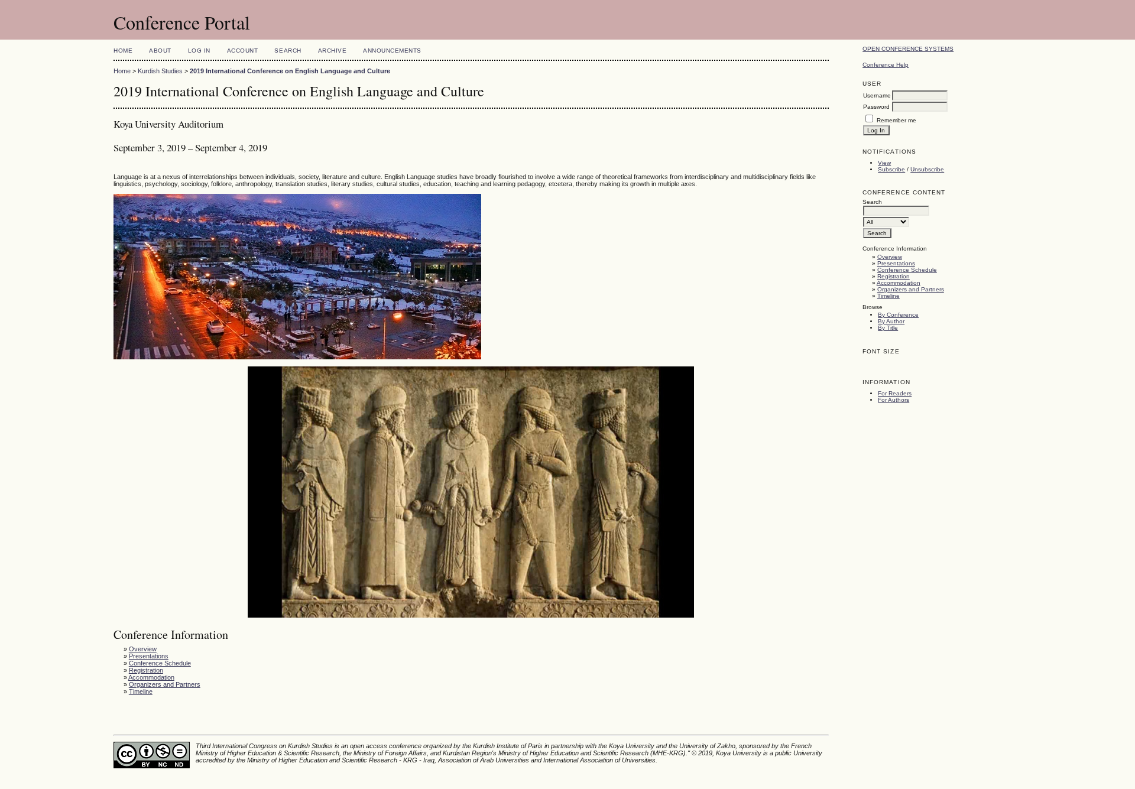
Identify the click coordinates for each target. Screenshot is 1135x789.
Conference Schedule (907, 270)
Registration (893, 276)
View (884, 163)
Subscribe (891, 169)
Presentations (896, 263)
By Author (891, 321)
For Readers (895, 393)
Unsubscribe (927, 169)
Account (242, 50)
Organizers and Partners (910, 289)
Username (877, 95)
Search (287, 50)
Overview (889, 257)
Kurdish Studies (160, 70)
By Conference (898, 314)
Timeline (888, 296)
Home (123, 50)
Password (876, 106)
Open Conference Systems (908, 49)
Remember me (896, 120)
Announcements (392, 50)
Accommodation (898, 283)
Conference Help (885, 64)
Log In (199, 50)
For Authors (893, 400)
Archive (332, 50)
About (160, 50)
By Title (888, 327)
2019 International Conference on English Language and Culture (290, 70)
